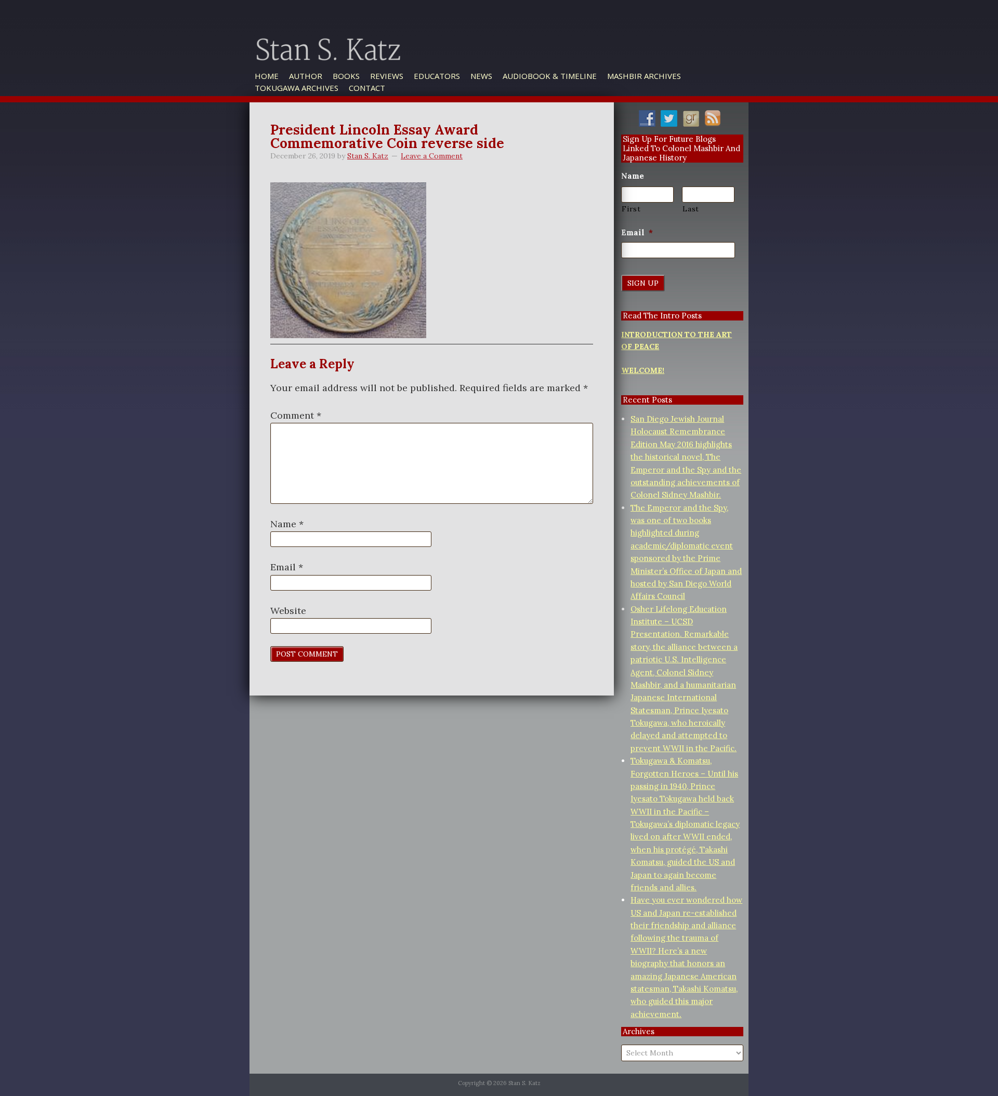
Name (287, 524)
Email (286, 567)
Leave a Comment (432, 156)
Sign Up (643, 283)
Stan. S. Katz (379, 64)
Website (288, 611)
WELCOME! (642, 370)
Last (690, 208)
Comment (295, 415)
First (631, 208)
